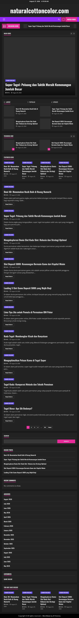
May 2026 (7, 512)
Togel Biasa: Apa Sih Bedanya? (18, 408)
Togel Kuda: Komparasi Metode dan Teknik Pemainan (28, 384)
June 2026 (7, 508)
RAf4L (8, 93)
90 (45, 427)
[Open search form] (59, 19)
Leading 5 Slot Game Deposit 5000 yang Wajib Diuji (27, 288)
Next (49, 427)
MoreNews (46, 616)
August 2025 (8, 552)
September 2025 (9, 548)
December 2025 (9, 535)
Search (6, 436)
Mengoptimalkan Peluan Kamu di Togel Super (25, 360)
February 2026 (8, 526)
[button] (4, 19)
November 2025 (9, 539)
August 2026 (8, 499)
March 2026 (7, 521)
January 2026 (8, 530)
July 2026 (7, 504)
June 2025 (7, 561)
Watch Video (71, 19)
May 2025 (7, 566)
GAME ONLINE (10, 80)
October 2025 (8, 544)
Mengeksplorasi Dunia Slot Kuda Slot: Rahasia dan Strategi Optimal (9, 124)
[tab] (16, 102)
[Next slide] (74, 33)
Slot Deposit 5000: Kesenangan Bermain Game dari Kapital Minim (45, 124)
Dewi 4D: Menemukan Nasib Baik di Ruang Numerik (9, 111)
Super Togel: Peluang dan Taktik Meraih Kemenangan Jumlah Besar (42, 26)
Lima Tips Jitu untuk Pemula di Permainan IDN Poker (28, 312)
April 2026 (7, 517)
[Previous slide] (71, 33)
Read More (9, 204)
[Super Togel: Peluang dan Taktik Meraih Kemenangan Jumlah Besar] (39, 66)
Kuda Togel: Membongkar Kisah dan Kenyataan (25, 336)
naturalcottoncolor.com (39, 10)
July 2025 (7, 557)
